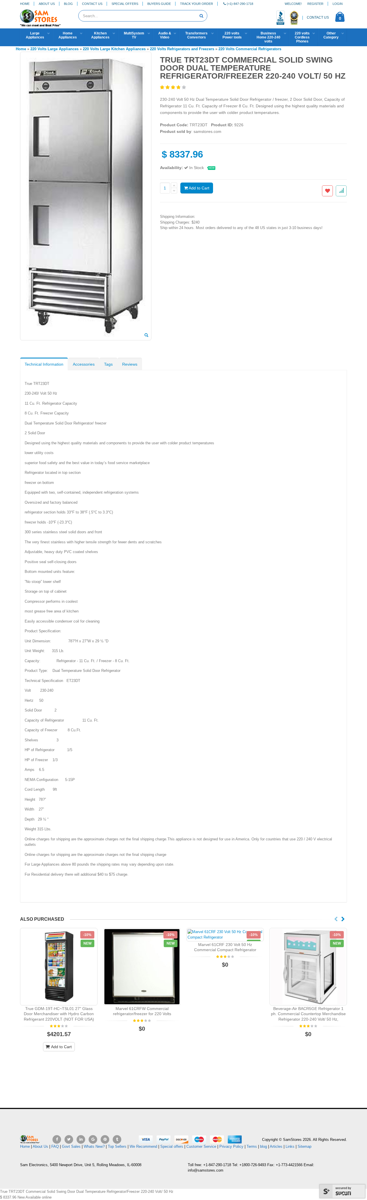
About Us (47, 3)
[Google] (93, 1139)
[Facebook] (56, 1139)
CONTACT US (318, 17)
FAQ (55, 1146)
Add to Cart (198, 188)
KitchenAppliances (100, 35)
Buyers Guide (159, 3)
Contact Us (92, 3)
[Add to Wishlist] (327, 190)
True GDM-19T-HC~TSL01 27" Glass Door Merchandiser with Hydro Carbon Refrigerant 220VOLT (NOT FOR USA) (59, 1014)
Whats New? (94, 1146)
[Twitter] (69, 1139)
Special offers (171, 1146)
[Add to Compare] (341, 190)
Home (25, 3)
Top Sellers (117, 1146)
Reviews (129, 364)
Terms (252, 1146)
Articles (276, 1146)
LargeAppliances (35, 35)
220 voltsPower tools (232, 35)
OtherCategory (331, 35)
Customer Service (201, 1146)
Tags (108, 364)
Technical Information (44, 364)
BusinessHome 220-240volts (268, 37)
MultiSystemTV (134, 35)
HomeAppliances (67, 35)
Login (338, 3)
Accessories (84, 364)
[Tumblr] (117, 1139)
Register (315, 3)
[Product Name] (58, 966)
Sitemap (304, 1146)
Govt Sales (71, 1146)
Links (290, 1146)
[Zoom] (146, 335)
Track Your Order (196, 3)
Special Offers (125, 3)
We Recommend (143, 1146)
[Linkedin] (81, 1139)
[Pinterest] (105, 1139)
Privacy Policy (231, 1146)
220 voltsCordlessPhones (302, 37)
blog (263, 1146)
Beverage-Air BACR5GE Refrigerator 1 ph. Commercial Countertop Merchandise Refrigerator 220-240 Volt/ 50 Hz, (308, 1014)
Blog (68, 3)
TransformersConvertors (196, 35)
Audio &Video (164, 35)
